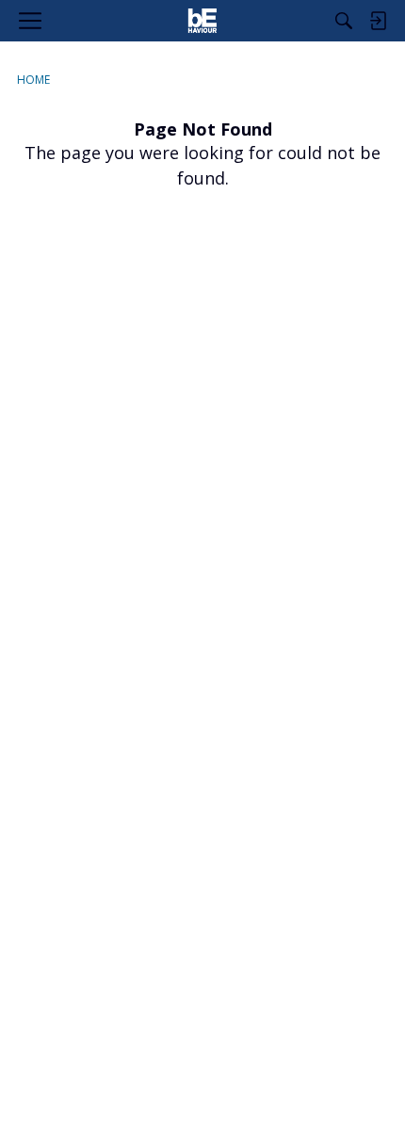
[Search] (344, 20)
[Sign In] (378, 20)
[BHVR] (202, 20)
